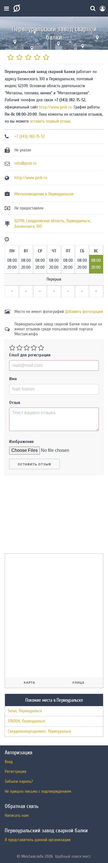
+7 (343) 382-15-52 (29, 136)
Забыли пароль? (19, 781)
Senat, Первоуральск (25, 711)
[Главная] (16, 8)
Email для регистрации (29, 355)
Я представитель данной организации (38, 839)
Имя (13, 378)
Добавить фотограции (84, 311)
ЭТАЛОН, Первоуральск (26, 721)
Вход (9, 761)
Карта (29, 682)
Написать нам (17, 815)
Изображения (21, 441)
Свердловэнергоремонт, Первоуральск (39, 731)
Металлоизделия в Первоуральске (44, 193)
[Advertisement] (46, 516)
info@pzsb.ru (25, 163)
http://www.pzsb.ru (55, 107)
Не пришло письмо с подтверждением (38, 791)
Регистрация (15, 771)
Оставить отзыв (34, 464)
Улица (78, 682)
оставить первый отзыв (50, 121)
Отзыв (14, 402)
